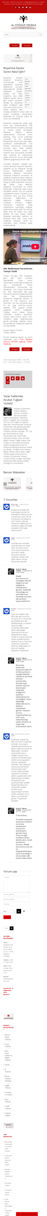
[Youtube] (26, 7)
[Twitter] (23, 7)
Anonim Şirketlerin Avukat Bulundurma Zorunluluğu (27, 4)
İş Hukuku (8, 1070)
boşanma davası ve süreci (21, 337)
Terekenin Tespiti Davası (8, 1192)
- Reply (17, 506)
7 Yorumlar (26, 362)
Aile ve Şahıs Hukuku (15, 362)
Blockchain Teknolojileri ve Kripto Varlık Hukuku (8, 1146)
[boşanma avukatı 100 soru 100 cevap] (8, 1124)
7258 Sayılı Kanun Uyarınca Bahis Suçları (8, 1160)
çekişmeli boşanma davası (14, 177)
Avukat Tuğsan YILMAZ (14, 360)
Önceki (14, 45)
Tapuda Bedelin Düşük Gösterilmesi (8, 1173)
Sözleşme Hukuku (8, 1093)
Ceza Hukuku (8, 1045)
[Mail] (8, 382)
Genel (7, 1065)
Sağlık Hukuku (8, 1086)
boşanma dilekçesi (12, 173)
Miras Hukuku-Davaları (8, 1078)
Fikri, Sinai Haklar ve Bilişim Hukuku (8, 1055)
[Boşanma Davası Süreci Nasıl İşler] (17, 58)
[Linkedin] (30, 7)
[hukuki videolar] (8, 1015)
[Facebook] (15, 7)
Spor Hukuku (8, 1100)
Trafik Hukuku (8, 1107)
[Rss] (19, 7)
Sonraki (27, 45)
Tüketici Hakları (8, 1114)
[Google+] (18, 378)
